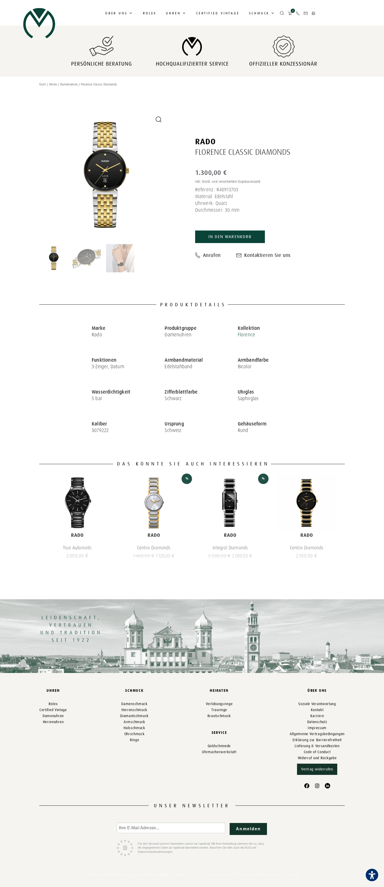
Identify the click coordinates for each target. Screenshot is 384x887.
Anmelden (248, 829)
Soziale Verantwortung (317, 703)
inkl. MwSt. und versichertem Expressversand (227, 181)
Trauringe (219, 709)
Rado (205, 141)
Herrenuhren (53, 721)
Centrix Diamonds (154, 548)
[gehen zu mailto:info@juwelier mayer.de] (305, 13)
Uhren (173, 13)
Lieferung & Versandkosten (317, 746)
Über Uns (116, 13)
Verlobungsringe (219, 703)
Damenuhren (69, 84)
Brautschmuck (219, 715)
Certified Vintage (218, 13)
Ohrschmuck (134, 734)
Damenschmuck (134, 703)
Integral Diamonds (230, 548)
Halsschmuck (134, 727)
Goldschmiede (219, 746)
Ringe (134, 740)
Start (42, 84)
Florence (246, 334)
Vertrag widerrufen (317, 769)
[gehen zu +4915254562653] (313, 13)
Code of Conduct (317, 752)
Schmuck (259, 13)
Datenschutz (317, 721)
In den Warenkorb (230, 236)
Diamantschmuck (134, 715)
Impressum (317, 727)
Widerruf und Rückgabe (317, 758)
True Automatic (77, 548)
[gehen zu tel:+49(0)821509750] (298, 13)
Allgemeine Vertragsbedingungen (317, 734)
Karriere (317, 715)
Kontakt (317, 709)
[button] (282, 13)
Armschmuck (134, 721)
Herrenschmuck (134, 709)
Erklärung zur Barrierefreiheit (317, 740)
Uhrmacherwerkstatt (219, 752)
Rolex (150, 13)
